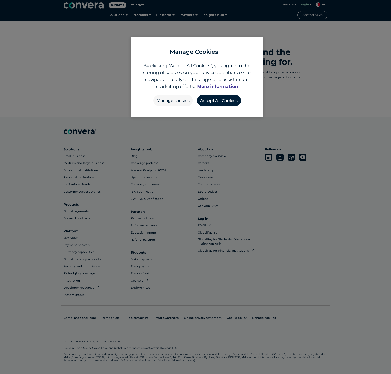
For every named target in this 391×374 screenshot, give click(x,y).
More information (217, 86)
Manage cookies (173, 100)
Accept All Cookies (219, 100)
